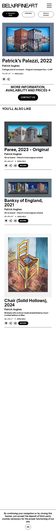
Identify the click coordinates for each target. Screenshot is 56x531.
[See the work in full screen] (15, 165)
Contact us (28, 97)
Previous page (11, 14)
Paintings (28, 13)
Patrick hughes (46, 14)
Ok (28, 527)
